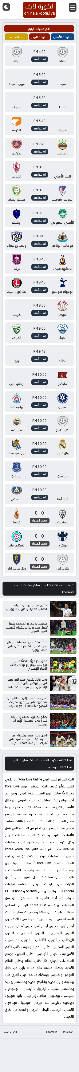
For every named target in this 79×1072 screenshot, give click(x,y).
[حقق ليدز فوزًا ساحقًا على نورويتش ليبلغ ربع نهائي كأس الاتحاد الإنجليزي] (63, 665)
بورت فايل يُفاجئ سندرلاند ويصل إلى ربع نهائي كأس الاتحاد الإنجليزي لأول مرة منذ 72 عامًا (27, 683)
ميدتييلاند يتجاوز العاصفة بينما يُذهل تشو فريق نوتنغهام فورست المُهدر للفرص (26, 627)
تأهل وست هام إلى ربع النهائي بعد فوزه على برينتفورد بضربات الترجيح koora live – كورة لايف (27, 702)
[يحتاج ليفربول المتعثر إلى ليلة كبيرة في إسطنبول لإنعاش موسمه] (63, 721)
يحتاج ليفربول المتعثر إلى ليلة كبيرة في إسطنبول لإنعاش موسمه (29, 720)
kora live (68, 1032)
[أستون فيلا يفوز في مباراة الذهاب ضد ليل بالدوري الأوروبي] (63, 609)
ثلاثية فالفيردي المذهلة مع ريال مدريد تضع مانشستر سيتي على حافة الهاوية (27, 646)
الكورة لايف (10, 1032)
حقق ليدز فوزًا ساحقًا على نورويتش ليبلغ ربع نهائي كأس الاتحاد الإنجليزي (29, 664)
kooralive (52, 1032)
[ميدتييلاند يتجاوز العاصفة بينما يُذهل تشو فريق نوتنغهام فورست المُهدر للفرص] (63, 628)
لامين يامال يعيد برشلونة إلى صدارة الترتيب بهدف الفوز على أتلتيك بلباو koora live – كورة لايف (28, 741)
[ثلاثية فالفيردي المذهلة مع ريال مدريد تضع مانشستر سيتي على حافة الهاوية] (63, 646)
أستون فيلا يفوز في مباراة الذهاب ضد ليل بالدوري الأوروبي (27, 607)
